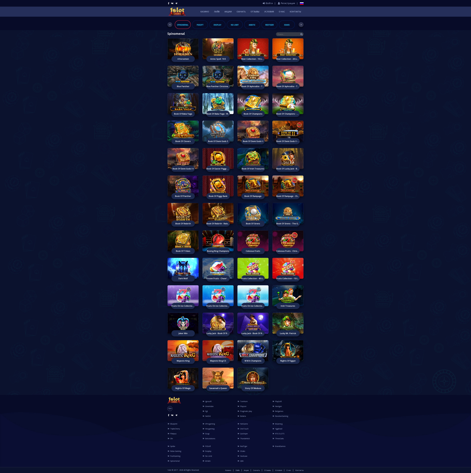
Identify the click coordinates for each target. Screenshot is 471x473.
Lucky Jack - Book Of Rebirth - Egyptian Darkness (253, 333)
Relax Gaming (175, 451)
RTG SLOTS (279, 433)
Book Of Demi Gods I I (253, 141)
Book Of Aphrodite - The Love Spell (288, 86)
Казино (205, 11)
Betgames (279, 411)
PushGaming (175, 456)
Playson (243, 406)
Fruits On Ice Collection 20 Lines (218, 306)
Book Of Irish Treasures (253, 168)
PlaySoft (278, 401)
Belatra (243, 416)
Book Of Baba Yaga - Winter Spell (218, 113)
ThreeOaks (279, 438)
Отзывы (255, 11)
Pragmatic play (246, 411)
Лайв (217, 11)
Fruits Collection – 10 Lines (288, 278)
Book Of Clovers (183, 141)
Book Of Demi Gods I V (183, 168)
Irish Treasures (288, 306)
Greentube (209, 406)
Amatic (208, 461)
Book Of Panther (183, 196)
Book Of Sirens (253, 223)
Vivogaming (209, 429)
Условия (269, 11)
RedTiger (243, 446)
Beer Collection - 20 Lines (288, 59)
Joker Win (183, 333)
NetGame (244, 424)
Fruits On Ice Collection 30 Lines (253, 306)
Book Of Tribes (183, 251)
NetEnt (208, 416)
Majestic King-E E (218, 360)
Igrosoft (208, 401)
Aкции (228, 11)
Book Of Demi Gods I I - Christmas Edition (288, 141)
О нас (282, 11)
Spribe (172, 446)
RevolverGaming (281, 416)
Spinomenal (175, 461)
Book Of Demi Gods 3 (218, 141)
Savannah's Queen (218, 388)
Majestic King (183, 360)
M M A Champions (253, 360)
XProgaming (210, 424)
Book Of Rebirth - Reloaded (218, 223)
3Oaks (242, 451)
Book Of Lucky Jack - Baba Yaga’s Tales (288, 168)
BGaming (278, 424)
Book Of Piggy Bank (218, 196)
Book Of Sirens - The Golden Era (288, 223)
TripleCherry (175, 429)
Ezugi (207, 433)
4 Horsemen (183, 59)
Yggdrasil (278, 429)
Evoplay (208, 451)
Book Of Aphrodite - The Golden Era (253, 86)
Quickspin (244, 433)
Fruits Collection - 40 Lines (253, 278)
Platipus (173, 433)
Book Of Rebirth (183, 223)
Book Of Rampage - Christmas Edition (288, 196)
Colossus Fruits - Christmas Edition (288, 251)
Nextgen (278, 406)
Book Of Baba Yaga (183, 113)
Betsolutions (210, 438)
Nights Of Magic (183, 388)
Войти (269, 3)
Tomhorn (244, 401)
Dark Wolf (183, 278)
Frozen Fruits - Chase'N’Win (218, 278)
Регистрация (287, 3)
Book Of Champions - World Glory (288, 113)
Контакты (295, 11)
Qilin (242, 461)
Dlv (171, 438)
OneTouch (244, 429)
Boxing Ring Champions (218, 251)
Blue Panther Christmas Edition (218, 86)
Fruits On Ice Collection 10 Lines (183, 306)
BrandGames (280, 446)
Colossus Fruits (253, 251)
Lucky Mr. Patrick (288, 333)
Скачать (241, 11)
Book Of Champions (253, 113)
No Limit (208, 456)
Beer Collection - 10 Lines (253, 59)
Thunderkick (245, 438)
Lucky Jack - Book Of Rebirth (218, 333)
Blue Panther (183, 86)
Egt (206, 411)
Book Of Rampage (253, 196)
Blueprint (173, 424)
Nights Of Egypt (288, 360)
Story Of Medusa (253, 388)
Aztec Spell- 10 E (218, 59)
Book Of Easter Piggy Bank (218, 168)
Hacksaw (243, 456)
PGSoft (208, 446)
